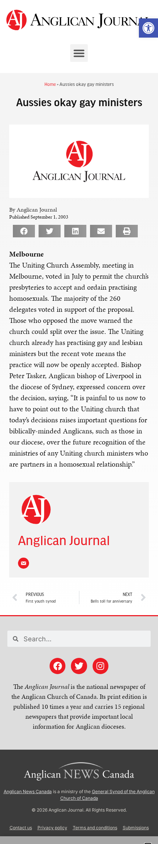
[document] (79, 422)
